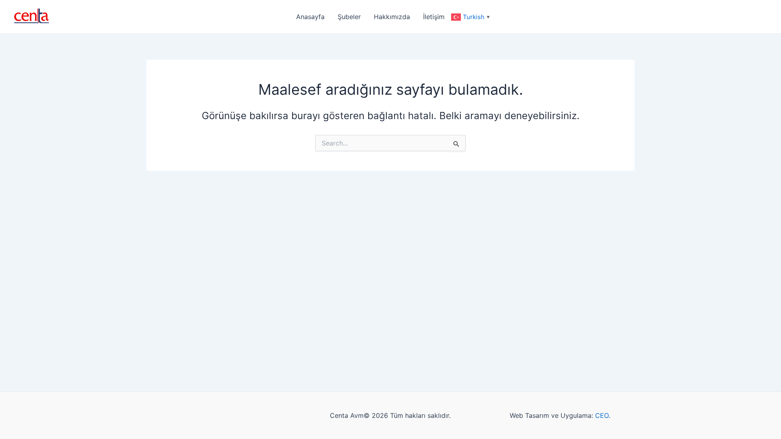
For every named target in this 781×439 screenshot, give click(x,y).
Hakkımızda (392, 17)
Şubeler (349, 17)
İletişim (434, 17)
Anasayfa (310, 17)
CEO (602, 415)
